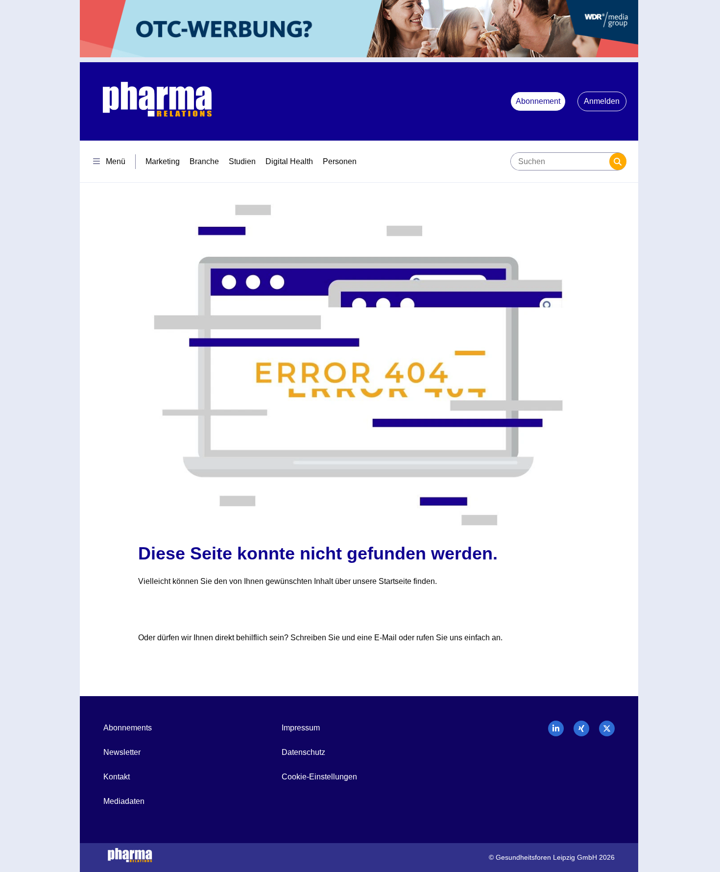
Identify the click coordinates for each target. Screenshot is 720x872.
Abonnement (538, 101)
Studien (242, 161)
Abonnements (127, 728)
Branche (204, 161)
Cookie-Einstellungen (319, 777)
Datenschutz (303, 752)
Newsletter (122, 752)
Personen (340, 161)
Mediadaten (123, 801)
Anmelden (602, 101)
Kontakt (116, 777)
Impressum (301, 728)
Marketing (162, 161)
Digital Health (289, 161)
